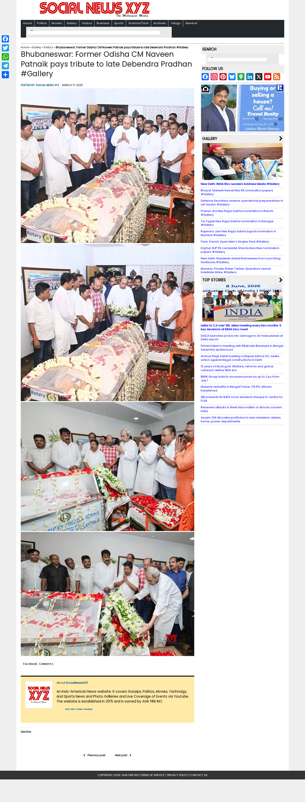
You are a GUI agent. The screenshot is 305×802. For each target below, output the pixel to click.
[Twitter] (5, 47)
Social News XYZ (47, 85)
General (191, 23)
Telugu (176, 23)
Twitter (79, 709)
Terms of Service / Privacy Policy (164, 775)
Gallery (72, 23)
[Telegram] (5, 65)
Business (103, 23)
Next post (121, 755)
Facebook (88, 709)
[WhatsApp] (5, 56)
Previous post (96, 755)
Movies (57, 23)
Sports (118, 23)
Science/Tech (138, 23)
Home (27, 23)
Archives (159, 23)
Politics (42, 23)
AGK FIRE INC (130, 775)
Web (73, 709)
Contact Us (198, 775)
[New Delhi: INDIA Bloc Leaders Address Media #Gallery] (242, 178)
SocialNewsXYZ (77, 683)
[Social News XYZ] (95, 16)
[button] (107, 165)
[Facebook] (5, 38)
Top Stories (214, 280)
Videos (87, 23)
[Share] (5, 74)
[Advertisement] (210, 10)
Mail (67, 709)
